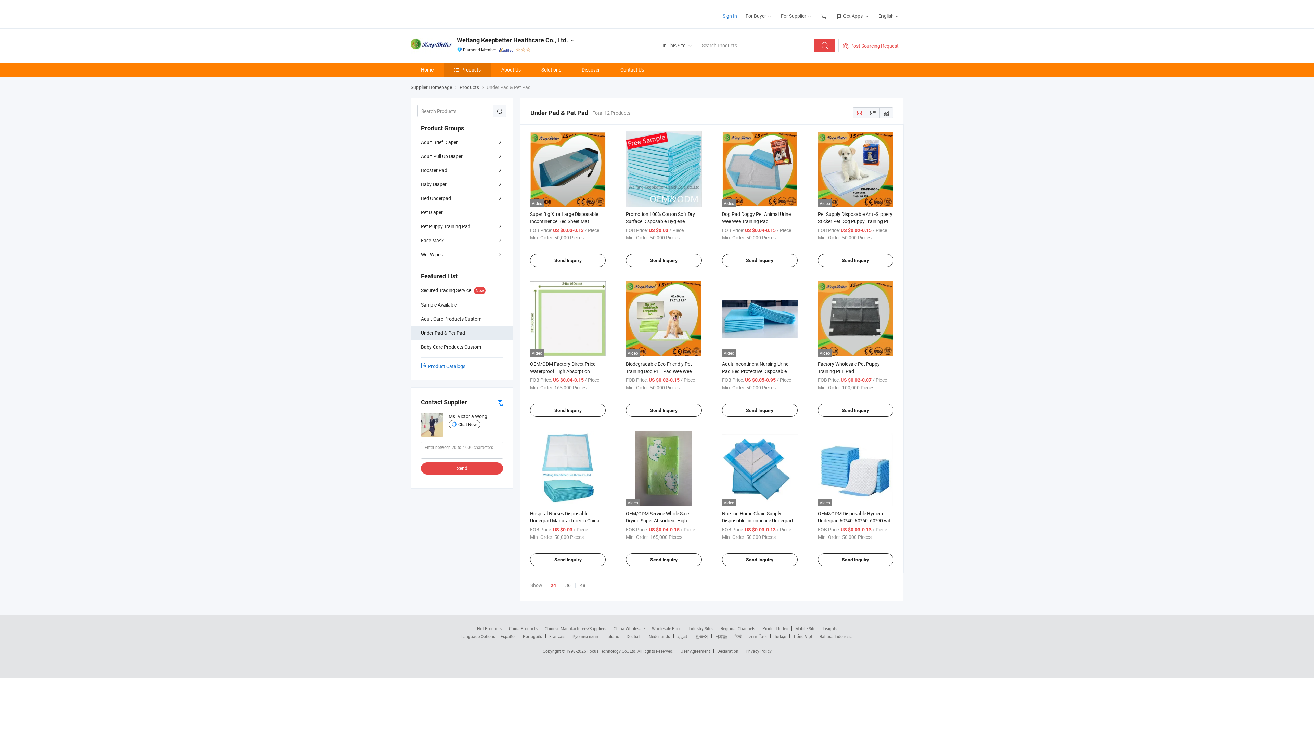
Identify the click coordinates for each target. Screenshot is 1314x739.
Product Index (775, 628)
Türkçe (780, 636)
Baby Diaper (434, 184)
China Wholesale (629, 628)
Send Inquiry (568, 260)
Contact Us (632, 69)
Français (557, 636)
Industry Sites (700, 628)
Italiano (612, 636)
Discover (591, 69)
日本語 (721, 636)
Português (532, 636)
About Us (511, 69)
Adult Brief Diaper (439, 142)
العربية (682, 636)
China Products (523, 628)
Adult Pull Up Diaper (442, 156)
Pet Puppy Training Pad (446, 226)
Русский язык (585, 636)
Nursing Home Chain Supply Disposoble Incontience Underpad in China (760, 520)
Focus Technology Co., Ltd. (612, 651)
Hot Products (489, 628)
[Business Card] (500, 402)
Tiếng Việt (802, 636)
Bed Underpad (436, 198)
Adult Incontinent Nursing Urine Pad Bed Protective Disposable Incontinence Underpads (755, 371)
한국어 (702, 636)
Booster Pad (434, 170)
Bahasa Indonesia (836, 636)
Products (471, 69)
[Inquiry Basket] (824, 16)
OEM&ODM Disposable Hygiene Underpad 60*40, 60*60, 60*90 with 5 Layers (855, 520)
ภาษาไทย (758, 636)
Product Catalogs (446, 366)
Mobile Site (805, 628)
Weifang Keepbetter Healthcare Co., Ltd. (512, 40)
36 (568, 585)
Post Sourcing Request (874, 45)
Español (508, 636)
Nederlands (659, 636)
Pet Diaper (432, 212)
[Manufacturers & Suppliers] (455, 13)
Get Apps (853, 16)
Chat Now (467, 424)
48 (582, 585)
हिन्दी (738, 636)
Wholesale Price (666, 628)
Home (427, 69)
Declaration (727, 651)
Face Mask (432, 240)
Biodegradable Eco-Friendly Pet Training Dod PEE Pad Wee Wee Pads (659, 371)
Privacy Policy (759, 651)
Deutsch (634, 636)
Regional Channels (738, 628)
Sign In (730, 16)
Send (462, 468)
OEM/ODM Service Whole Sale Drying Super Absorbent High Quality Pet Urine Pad (657, 520)
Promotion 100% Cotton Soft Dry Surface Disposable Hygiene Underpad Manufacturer (660, 221)
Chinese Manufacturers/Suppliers (575, 628)
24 (553, 585)
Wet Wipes (432, 254)
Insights (830, 628)
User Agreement (695, 651)
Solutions (551, 69)
